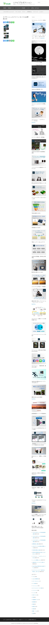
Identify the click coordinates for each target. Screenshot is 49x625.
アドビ (33, 576)
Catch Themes (36, 623)
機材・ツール (34, 611)
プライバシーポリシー (24, 619)
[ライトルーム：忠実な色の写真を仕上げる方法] (39, 343)
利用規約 (30, 619)
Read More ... (43, 38)
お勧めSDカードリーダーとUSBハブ (38, 562)
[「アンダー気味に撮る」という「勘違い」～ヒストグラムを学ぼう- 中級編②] (39, 279)
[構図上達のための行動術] (39, 390)
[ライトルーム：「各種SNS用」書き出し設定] (39, 358)
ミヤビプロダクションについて (8, 11)
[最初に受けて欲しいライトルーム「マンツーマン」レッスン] (39, 294)
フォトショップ (35, 585)
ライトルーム (34, 590)
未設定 (33, 608)
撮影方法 (34, 606)
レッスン (34, 592)
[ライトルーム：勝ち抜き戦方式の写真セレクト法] (39, 176)
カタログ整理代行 (35, 578)
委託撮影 (34, 601)
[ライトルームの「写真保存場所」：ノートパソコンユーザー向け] (39, 160)
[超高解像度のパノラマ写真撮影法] (39, 406)
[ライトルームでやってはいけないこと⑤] (39, 190)
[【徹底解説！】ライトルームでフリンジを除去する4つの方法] (39, 436)
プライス (23, 11)
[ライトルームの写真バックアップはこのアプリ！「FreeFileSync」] (39, 235)
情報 (33, 604)
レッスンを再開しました (36, 560)
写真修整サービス (35, 599)
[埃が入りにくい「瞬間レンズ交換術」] (39, 451)
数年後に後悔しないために (37, 272)
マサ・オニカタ (18, 11)
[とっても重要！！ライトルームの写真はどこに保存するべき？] (39, 509)
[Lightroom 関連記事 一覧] (39, 84)
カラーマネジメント (35, 581)
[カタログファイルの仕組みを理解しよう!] (39, 96)
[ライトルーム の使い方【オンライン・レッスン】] (39, 28)
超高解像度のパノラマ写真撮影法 (39, 413)
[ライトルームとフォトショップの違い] (39, 327)
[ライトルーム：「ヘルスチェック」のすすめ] (39, 112)
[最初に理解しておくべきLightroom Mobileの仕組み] (39, 521)
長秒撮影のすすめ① (36, 227)
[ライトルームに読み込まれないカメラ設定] (39, 421)
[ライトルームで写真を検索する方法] (39, 206)
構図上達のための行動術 (37, 397)
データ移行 (34, 583)
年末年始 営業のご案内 (36, 550)
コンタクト (41, 11)
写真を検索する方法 (36, 213)
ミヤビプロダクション (22, 3)
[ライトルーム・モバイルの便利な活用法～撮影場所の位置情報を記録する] (39, 144)
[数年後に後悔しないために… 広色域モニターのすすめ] (39, 265)
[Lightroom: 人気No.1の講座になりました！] (39, 465)
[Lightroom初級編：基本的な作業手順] (39, 249)
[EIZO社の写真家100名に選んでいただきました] (39, 70)
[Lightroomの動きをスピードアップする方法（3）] (39, 374)
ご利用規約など (29, 11)
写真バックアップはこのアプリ (38, 242)
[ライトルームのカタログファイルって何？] (39, 494)
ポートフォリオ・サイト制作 (37, 588)
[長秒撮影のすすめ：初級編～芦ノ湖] (39, 220)
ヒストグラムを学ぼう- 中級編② (39, 286)
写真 (33, 597)
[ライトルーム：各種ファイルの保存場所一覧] (39, 311)
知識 (33, 613)
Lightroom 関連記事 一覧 (37, 89)
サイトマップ (35, 11)
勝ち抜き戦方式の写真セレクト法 (39, 183)
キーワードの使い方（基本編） (38, 137)
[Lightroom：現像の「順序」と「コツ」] (39, 481)
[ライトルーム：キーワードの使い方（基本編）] (39, 130)
